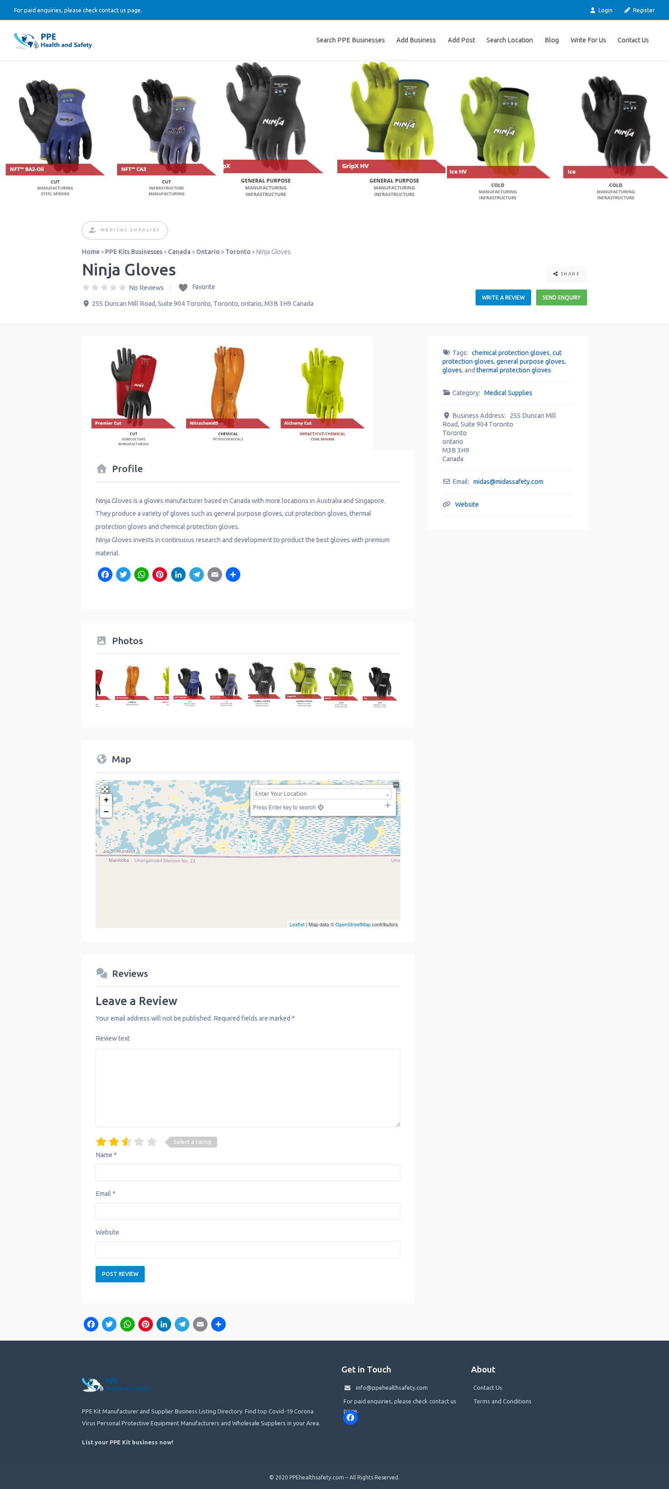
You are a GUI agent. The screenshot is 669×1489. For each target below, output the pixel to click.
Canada (179, 251)
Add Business (416, 40)
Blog (552, 40)
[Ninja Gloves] (248, 843)
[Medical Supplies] (93, 230)
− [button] (106, 811)
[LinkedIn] (178, 575)
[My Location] (320, 807)
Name (106, 1155)
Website (107, 1232)
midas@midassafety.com (508, 481)
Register (643, 10)
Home (91, 251)
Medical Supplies (131, 229)
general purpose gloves (531, 361)
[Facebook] (105, 575)
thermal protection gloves (513, 370)
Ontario (208, 251)
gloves (452, 370)
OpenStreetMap (352, 924)
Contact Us (633, 40)
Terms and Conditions (502, 1401)
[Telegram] (197, 575)
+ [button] (106, 799)
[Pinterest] (160, 575)
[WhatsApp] (141, 575)
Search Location (510, 40)
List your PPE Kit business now (127, 1442)
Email (106, 1193)
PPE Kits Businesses (133, 251)
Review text (113, 1038)
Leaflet (296, 924)
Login (605, 10)
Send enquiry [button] (561, 297)
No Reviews (146, 287)
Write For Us (588, 40)
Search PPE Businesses (350, 40)
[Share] (233, 575)
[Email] (215, 575)
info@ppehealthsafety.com (392, 1387)
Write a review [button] (503, 297)
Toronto (238, 251)
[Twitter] (123, 575)
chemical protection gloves (511, 352)
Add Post (461, 40)
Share (569, 273)
